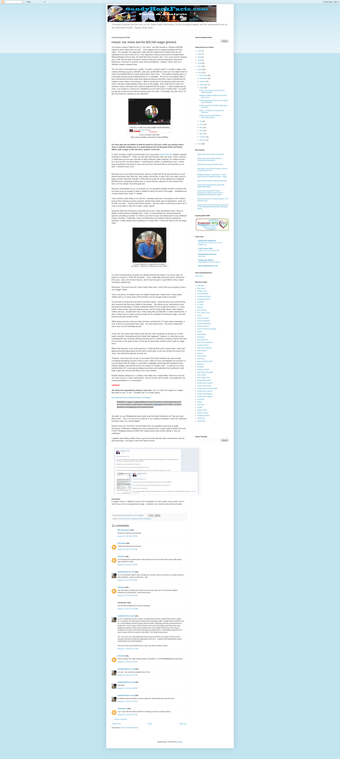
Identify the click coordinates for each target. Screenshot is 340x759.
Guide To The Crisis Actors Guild (208, 250)
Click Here (199, 276)
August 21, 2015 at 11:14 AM (128, 649)
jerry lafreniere (202, 340)
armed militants (202, 294)
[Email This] (149, 515)
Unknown (121, 556)
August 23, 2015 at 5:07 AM (127, 715)
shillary (199, 402)
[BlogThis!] (151, 515)
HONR (199, 332)
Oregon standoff (203, 369)
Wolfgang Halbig (203, 415)
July (201, 121)
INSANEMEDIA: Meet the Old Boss (209, 262)
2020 (200, 57)
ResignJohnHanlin (204, 380)
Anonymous (122, 708)
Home (150, 724)
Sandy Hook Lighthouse (207, 241)
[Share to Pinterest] (159, 515)
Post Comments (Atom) (129, 728)
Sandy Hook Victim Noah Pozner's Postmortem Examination (209, 159)
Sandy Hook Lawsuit (204, 391)
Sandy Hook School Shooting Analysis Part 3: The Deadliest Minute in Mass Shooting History (212, 207)
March (201, 134)
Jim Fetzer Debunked (205, 342)
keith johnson (202, 351)
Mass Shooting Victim (205, 361)
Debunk (200, 307)
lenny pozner (202, 356)
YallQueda (201, 418)
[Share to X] (154, 515)
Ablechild (200, 286)
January (202, 140)
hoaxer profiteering (204, 323)
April (201, 131)
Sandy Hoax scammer (205, 383)
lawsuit (199, 353)
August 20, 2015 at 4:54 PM (127, 549)
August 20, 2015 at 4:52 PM (127, 536)
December (203, 75)
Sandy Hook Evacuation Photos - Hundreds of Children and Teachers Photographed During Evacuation (210, 193)
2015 (200, 73)
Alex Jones (201, 288)
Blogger (179, 742)
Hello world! (201, 256)
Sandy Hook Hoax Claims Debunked (210, 154)
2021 (200, 54)
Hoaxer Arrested (203, 318)
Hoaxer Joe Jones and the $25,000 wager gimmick (212, 91)
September (203, 85)
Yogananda (201, 421)
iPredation (201, 337)
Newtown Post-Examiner (207, 254)
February (202, 137)
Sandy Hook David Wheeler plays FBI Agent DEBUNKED (210, 186)
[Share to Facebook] (156, 515)
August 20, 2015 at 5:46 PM (127, 565)
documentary (202, 310)
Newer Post (116, 724)
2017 (200, 66)
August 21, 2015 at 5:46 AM (127, 595)
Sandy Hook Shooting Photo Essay (209, 164)
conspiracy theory (136, 518)
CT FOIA (200, 305)
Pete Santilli (201, 375)
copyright (200, 302)
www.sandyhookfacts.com (208, 266)
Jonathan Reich (203, 345)
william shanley (202, 413)
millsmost (200, 364)
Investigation (147, 518)
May (201, 127)
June (201, 124)
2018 (200, 63)
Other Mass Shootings (205, 372)
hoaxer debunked (203, 321)
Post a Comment (121, 719)
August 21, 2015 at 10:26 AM (128, 609)
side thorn (200, 405)
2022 (200, 51)
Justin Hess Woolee (204, 348)
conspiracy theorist (124, 518)
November (203, 78)
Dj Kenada (121, 543)
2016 (200, 69)
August (202, 88)
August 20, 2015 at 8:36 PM (127, 580)
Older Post (183, 724)
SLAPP (199, 407)
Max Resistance (124, 530)
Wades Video (202, 410)
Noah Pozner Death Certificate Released (212, 181)
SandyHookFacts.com (126, 572)
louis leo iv (201, 359)
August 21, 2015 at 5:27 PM (127, 662)
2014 (200, 144)
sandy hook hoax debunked (207, 388)
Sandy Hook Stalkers (206, 260)
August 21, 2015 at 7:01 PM (127, 701)
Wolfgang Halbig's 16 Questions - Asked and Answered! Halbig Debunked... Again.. (212, 175)
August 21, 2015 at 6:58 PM (127, 688)
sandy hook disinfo (204, 386)
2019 (200, 60)
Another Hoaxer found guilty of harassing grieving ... (210, 116)
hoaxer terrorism (203, 326)
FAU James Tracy (203, 313)
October (202, 81)
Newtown (200, 367)
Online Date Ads (166, 154)
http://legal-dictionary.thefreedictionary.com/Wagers (131, 398)
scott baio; (201, 399)
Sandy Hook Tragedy (204, 396)
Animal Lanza (202, 291)
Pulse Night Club (203, 378)
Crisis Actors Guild (205, 248)
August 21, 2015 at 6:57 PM (127, 675)
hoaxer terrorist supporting (206, 329)
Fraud (199, 315)
